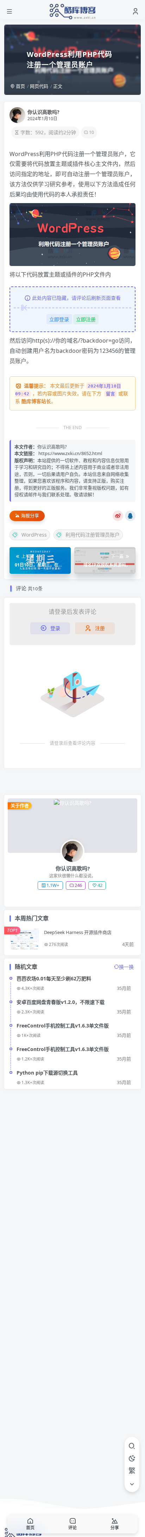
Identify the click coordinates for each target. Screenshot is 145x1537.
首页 (20, 86)
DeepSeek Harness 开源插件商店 (78, 932)
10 (91, 132)
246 (78, 885)
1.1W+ (52, 885)
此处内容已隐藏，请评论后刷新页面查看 (76, 297)
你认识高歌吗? (43, 112)
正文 (57, 86)
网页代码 (39, 86)
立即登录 (59, 319)
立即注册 (86, 319)
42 (99, 885)
